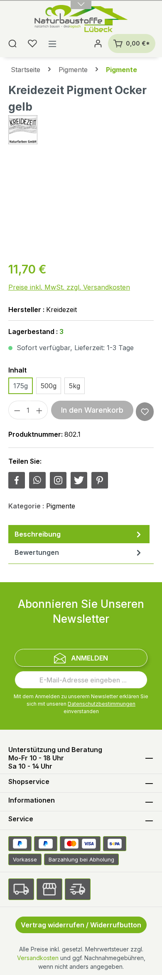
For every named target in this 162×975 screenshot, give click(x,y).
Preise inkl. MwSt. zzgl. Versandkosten (69, 287)
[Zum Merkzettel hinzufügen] (145, 412)
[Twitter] (79, 480)
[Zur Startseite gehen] (81, 19)
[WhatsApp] (37, 480)
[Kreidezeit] (81, 129)
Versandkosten (38, 957)
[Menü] (52, 43)
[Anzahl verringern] (17, 410)
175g (20, 386)
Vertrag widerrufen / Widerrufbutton (81, 925)
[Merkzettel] (32, 43)
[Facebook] (17, 480)
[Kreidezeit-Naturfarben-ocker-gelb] (81, 207)
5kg (74, 386)
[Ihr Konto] (98, 43)
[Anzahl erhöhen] (39, 410)
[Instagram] (58, 480)
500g (48, 386)
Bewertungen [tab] (37, 552)
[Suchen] (12, 43)
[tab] (79, 534)
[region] (81, 207)
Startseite (25, 69)
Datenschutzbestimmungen (101, 704)
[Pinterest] (99, 480)
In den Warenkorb (92, 410)
